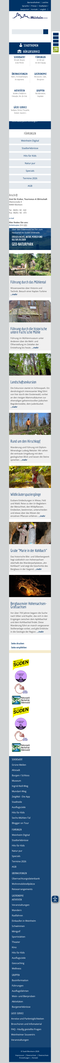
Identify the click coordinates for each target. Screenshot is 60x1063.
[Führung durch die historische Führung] (30, 321)
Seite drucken (17, 643)
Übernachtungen (19, 76)
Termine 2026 (30, 178)
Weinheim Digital (30, 140)
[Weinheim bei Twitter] (56, 41)
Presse (34, 6)
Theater (16, 942)
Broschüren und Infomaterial (26, 1023)
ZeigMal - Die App (21, 796)
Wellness (16, 968)
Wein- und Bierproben (23, 996)
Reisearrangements (22, 889)
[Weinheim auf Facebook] (56, 34)
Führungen (40, 60)
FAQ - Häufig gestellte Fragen (26, 1029)
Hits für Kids (30, 155)
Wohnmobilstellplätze (23, 883)
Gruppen (40, 93)
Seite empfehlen (19, 647)
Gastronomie (40, 76)
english (43, 9)
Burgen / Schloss (20, 775)
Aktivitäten (19, 93)
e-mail (11, 218)
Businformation (20, 980)
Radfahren (17, 915)
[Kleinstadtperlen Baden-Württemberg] (30, 676)
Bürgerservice (31, 51)
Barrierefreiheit (33, 2)
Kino (14, 947)
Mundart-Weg (19, 791)
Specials (30, 170)
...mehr (13, 294)
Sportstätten (18, 936)
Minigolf (16, 931)
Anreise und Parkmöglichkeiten (27, 1018)
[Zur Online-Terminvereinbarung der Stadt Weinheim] (56, 50)
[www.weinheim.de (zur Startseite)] (30, 18)
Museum (16, 780)
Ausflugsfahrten (20, 990)
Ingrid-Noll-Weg (20, 786)
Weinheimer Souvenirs (23, 1034)
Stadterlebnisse (30, 148)
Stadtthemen (31, 45)
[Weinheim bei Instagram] (56, 37)
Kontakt (34, 9)
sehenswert (19, 60)
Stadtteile (17, 801)
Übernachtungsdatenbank (26, 878)
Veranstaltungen (20, 904)
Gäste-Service (20, 110)
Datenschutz (31, 1055)
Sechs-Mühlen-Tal (21, 817)
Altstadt (16, 770)
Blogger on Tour (20, 823)
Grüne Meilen (19, 764)
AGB (30, 185)
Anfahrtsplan (14, 225)
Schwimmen (18, 926)
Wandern (17, 910)
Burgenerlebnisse (21, 1006)
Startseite (16, 117)
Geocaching (18, 963)
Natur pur (30, 163)
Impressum (19, 1055)
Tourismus (32, 39)
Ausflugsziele (19, 807)
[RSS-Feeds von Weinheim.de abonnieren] (56, 44)
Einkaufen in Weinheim (24, 920)
